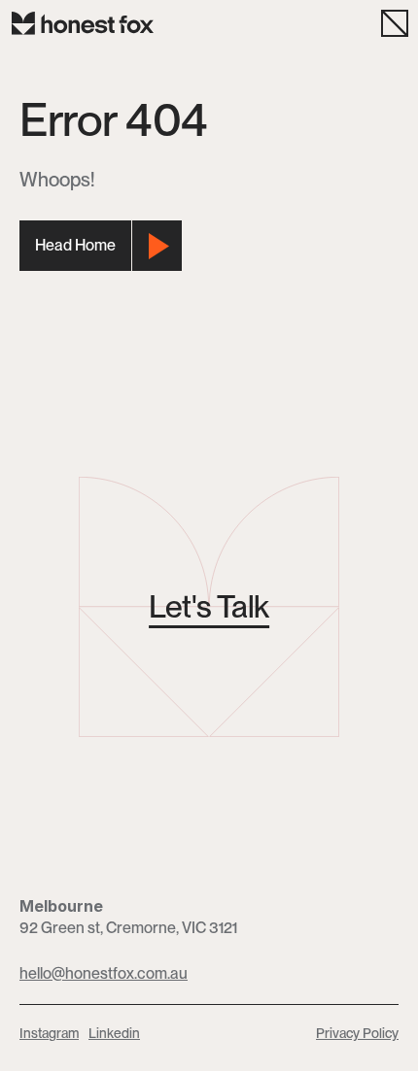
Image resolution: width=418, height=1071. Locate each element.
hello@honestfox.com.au (103, 973)
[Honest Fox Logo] (83, 23)
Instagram (49, 1033)
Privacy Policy (357, 1033)
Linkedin (114, 1033)
